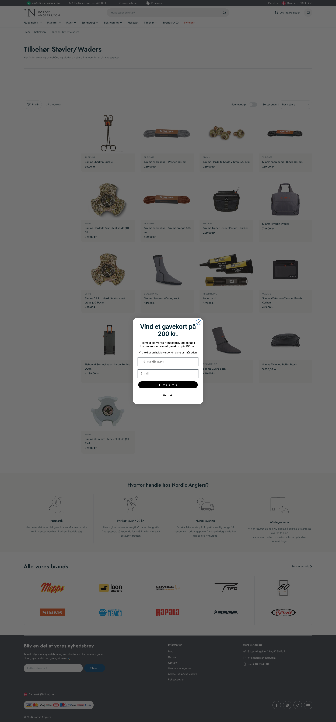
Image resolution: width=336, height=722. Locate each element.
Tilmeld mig (168, 384)
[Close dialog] (198, 322)
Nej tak (168, 395)
